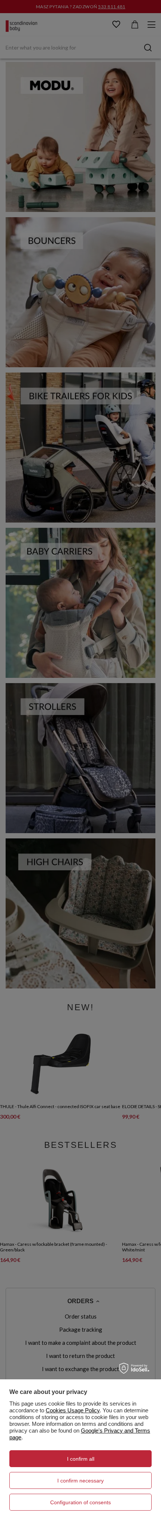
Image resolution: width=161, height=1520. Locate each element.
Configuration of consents (80, 1502)
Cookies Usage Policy (73, 1410)
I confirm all (80, 1459)
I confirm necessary (80, 1481)
